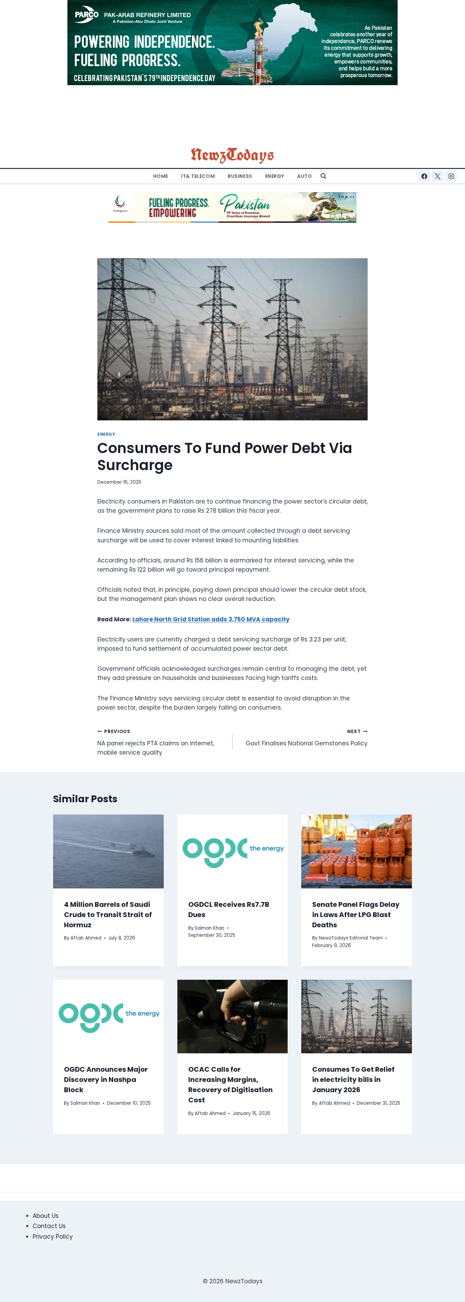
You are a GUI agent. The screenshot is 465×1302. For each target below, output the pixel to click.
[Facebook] (424, 176)
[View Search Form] (323, 176)
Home (160, 176)
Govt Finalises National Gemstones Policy (307, 737)
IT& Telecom (198, 176)
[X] (438, 176)
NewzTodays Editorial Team (351, 938)
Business (240, 176)
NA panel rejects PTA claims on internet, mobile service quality (155, 742)
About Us (46, 1216)
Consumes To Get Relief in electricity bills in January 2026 (353, 1080)
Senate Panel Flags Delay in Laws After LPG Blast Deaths (356, 915)
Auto (304, 176)
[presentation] (108, 851)
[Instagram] (451, 176)
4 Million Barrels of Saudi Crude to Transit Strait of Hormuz (108, 915)
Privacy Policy (53, 1237)
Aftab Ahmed (85, 938)
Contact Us (49, 1226)
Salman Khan (209, 928)
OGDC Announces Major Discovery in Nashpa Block (106, 1080)
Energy (274, 176)
